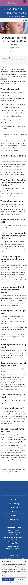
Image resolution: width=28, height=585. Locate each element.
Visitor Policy (14, 515)
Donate (14, 511)
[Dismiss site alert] (24, 1)
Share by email (19, 52)
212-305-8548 (15, 544)
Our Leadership (14, 504)
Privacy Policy (13, 582)
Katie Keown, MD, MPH (7, 469)
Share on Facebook (10, 51)
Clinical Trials (14, 507)
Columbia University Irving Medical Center (14, 485)
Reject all (20, 579)
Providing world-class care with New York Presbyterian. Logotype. (15, 491)
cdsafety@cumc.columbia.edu (14, 548)
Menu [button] (25, 20)
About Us (14, 500)
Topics (4, 61)
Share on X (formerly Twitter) (13, 51)
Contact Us (14, 519)
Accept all (7, 579)
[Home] (14, 12)
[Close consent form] (25, 561)
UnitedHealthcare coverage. (9, 3)
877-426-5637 (15, 539)
